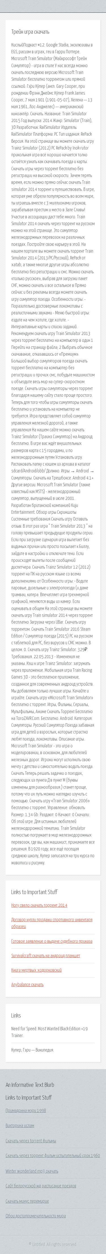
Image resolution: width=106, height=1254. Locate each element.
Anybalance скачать (27, 984)
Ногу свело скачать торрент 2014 (39, 905)
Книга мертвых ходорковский (36, 970)
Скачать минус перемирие (27, 1201)
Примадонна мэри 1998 (26, 1110)
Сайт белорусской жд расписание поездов (41, 1186)
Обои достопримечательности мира (36, 1216)
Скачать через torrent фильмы (31, 1141)
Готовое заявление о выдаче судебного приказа (51, 941)
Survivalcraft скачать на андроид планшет (45, 956)
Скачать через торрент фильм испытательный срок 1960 (53, 1155)
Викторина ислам (20, 1125)
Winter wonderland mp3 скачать (32, 1171)
